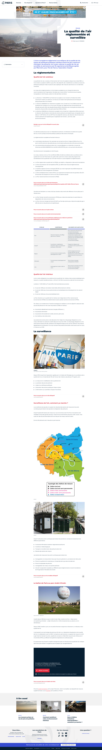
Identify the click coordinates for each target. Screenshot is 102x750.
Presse (53, 748)
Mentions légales (29, 748)
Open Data (58, 748)
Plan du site (73, 748)
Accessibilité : (42, 748)
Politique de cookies (65, 748)
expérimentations (42, 689)
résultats (48, 690)
